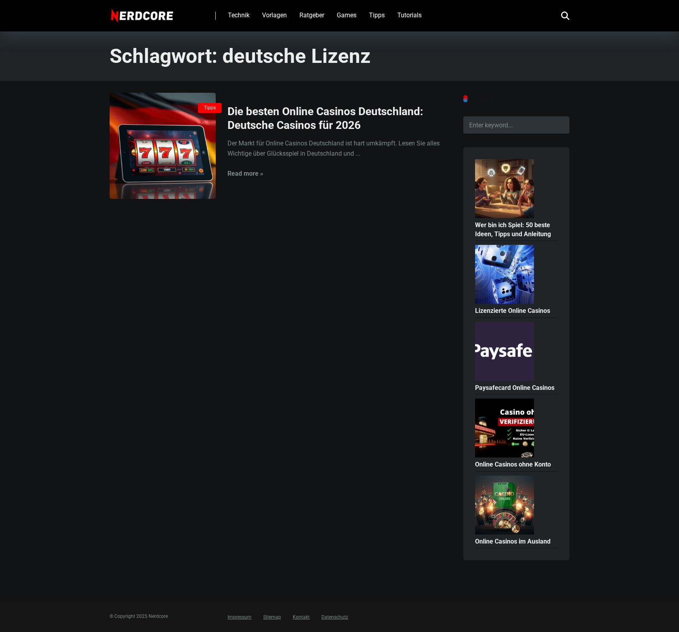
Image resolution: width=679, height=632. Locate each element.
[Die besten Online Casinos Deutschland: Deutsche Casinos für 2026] (163, 146)
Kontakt (301, 617)
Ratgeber (311, 15)
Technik (239, 15)
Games (346, 15)
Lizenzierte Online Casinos (512, 310)
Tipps (377, 15)
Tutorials (409, 15)
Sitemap (272, 617)
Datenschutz (334, 617)
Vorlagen (274, 15)
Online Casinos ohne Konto (513, 464)
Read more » (245, 173)
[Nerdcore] (142, 13)
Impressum (239, 617)
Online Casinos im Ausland (513, 541)
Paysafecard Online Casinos (514, 387)
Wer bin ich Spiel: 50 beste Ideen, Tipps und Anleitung (513, 229)
